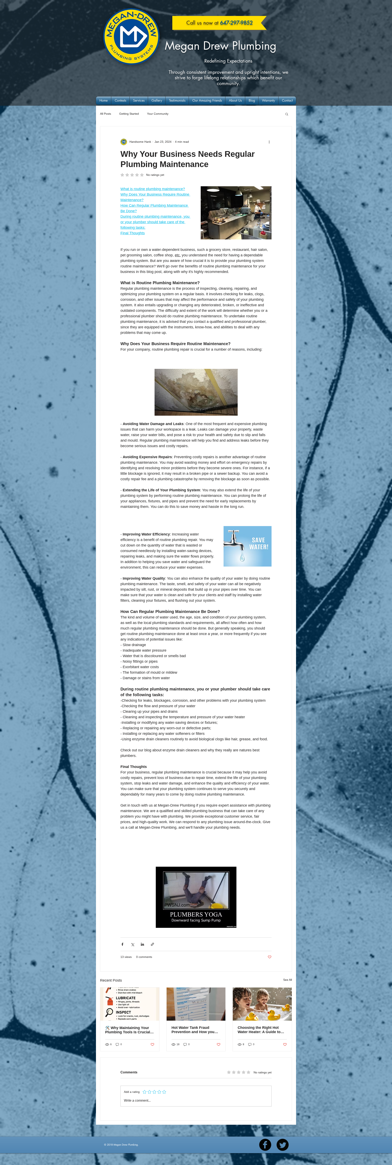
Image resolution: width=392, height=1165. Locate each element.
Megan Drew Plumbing (220, 45)
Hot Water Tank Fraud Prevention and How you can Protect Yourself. (193, 1030)
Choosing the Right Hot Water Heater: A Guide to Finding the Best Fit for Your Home (259, 1030)
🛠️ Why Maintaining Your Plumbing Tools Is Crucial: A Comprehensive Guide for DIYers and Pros (129, 1030)
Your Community (157, 113)
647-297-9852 (236, 22)
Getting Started (129, 113)
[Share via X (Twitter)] (132, 944)
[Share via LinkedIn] (142, 944)
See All (287, 979)
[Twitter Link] (282, 1145)
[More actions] (269, 141)
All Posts (105, 113)
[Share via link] (152, 944)
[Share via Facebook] (122, 944)
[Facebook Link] (265, 1145)
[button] (287, 114)
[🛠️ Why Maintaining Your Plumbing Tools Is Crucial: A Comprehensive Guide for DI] (129, 1004)
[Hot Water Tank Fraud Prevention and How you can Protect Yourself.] (196, 1004)
